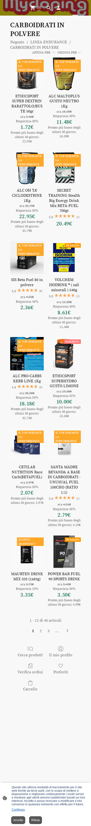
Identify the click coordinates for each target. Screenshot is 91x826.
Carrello (30, 689)
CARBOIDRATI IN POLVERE (34, 47)
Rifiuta (35, 820)
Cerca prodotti (30, 655)
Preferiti (60, 672)
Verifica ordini (30, 672)
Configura (18, 809)
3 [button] (49, 631)
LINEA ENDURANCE (48, 42)
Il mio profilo (60, 655)
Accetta (18, 820)
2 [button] (41, 631)
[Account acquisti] (58, 8)
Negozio (17, 42)
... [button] (57, 631)
